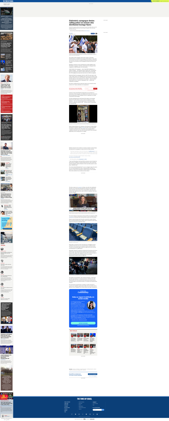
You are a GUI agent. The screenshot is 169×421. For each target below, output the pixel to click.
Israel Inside (66, 404)
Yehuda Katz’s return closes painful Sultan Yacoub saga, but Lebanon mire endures (8, 207)
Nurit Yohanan (3, 155)
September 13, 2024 (83, 159)
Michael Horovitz (3, 359)
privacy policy (80, 403)
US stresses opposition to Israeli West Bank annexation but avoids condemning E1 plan (86, 351)
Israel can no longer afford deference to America (5, 299)
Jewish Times (66, 403)
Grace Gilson (7, 383)
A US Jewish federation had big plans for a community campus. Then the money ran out (6, 379)
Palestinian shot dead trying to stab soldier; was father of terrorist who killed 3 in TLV (9, 172)
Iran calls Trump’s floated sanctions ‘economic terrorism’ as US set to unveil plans (86, 339)
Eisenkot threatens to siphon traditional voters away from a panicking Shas (80, 351)
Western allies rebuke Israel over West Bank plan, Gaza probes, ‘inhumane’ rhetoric (9, 69)
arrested (79, 187)
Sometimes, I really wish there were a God (6, 265)
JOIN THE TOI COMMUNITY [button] (93, 374)
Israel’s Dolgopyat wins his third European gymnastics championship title (6, 356)
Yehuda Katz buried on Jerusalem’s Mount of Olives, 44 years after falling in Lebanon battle (6, 195)
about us (80, 404)
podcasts (65, 410)
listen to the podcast (7, 228)
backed (83, 127)
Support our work (83, 323)
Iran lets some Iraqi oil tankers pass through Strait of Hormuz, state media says (6, 107)
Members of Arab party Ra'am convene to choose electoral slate (6, 111)
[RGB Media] (85, 419)
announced (71, 217)
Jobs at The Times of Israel (82, 407)
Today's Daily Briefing (6, 219)
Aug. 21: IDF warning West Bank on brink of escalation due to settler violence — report (9, 165)
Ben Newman (2, 286)
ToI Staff (71, 33)
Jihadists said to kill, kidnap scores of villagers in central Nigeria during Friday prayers (6, 97)
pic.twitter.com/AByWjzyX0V (74, 157)
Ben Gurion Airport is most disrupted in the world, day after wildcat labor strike (80, 339)
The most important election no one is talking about (6, 276)
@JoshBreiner (91, 151)
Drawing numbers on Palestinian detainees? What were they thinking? (6, 253)
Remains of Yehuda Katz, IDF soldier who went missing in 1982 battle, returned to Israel (9, 213)
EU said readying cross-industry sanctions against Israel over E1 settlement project (73, 339)
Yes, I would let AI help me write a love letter (6, 288)
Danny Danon (2, 274)
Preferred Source (87, 30)
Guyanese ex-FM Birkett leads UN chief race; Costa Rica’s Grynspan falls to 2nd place (6, 336)
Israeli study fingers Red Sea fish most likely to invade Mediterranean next (6, 20)
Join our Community (156, 1)
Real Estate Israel (67, 407)
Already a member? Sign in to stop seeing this (83, 325)
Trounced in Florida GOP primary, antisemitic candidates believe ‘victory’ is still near (92, 351)
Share (93, 33)
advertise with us (81, 406)
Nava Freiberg (6, 209)
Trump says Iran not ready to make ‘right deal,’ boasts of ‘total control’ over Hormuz (6, 86)
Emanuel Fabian (8, 155)
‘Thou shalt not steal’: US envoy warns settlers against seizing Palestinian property (92, 340)
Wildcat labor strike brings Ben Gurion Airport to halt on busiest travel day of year (73, 350)
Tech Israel (66, 406)
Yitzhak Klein (2, 297)
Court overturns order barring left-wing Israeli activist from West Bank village (9, 179)
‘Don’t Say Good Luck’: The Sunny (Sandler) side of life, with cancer (6, 403)
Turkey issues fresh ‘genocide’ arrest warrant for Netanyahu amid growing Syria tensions (6, 306)
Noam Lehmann (7, 65)
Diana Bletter (7, 23)
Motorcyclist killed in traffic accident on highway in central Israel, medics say (5, 102)
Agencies (3, 310)
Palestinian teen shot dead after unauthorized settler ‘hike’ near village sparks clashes (6, 152)
